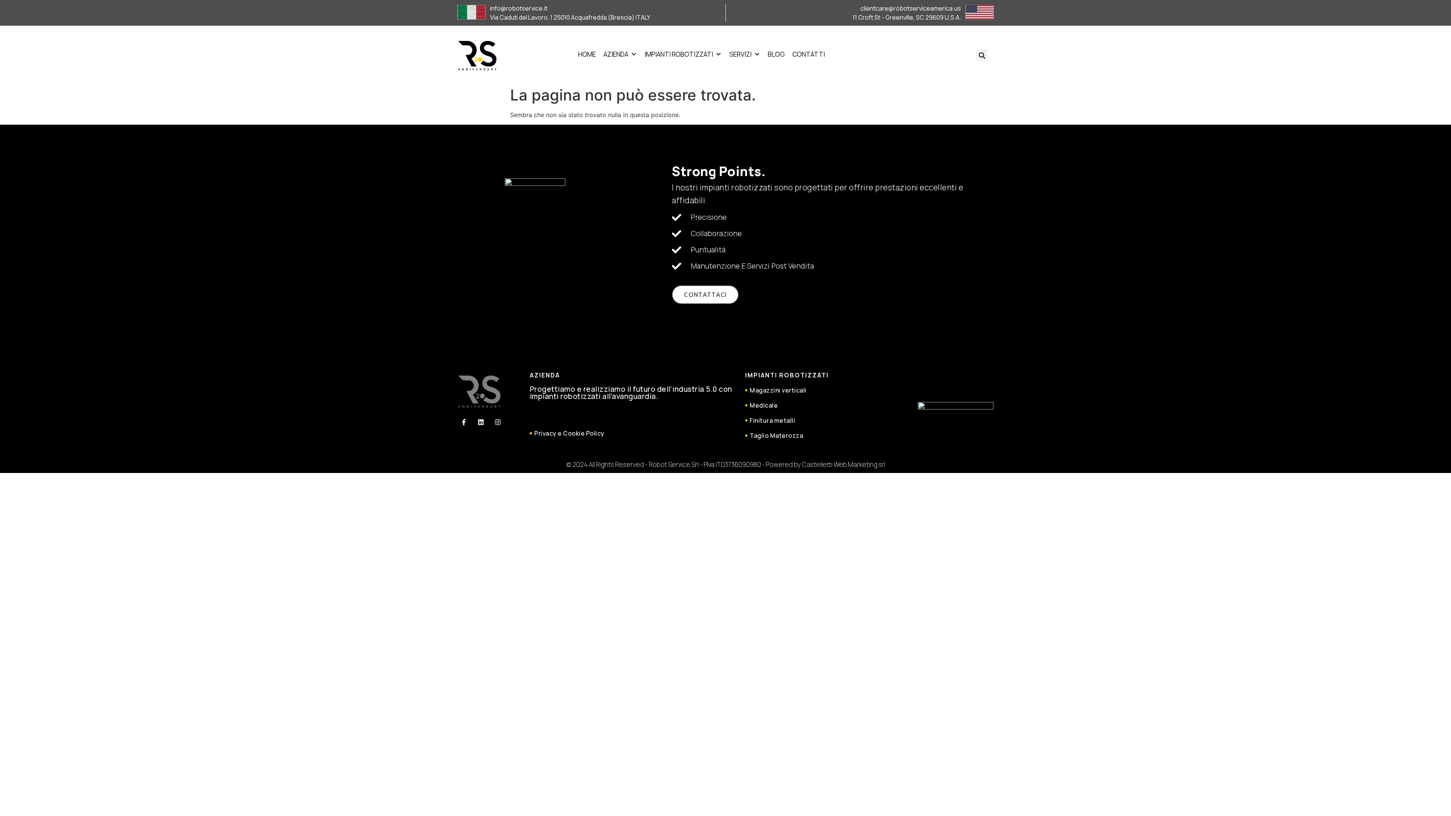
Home (587, 54)
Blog (776, 54)
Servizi (740, 54)
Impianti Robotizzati (679, 54)
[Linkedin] (480, 422)
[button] (982, 55)
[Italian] (926, 53)
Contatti (808, 54)
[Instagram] (497, 422)
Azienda (615, 54)
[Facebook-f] (463, 422)
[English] (908, 53)
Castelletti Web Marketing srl (843, 464)
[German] (917, 53)
